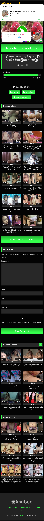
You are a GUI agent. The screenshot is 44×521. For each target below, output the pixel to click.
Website (4, 308)
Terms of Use (25, 508)
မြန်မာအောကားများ (22, 97)
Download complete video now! (23, 48)
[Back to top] (37, 514)
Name (4, 289)
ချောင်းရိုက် (29, 92)
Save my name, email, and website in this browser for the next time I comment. (21, 323)
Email (4, 298)
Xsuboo (21, 515)
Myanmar (15, 92)
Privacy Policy (11, 508)
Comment (4, 261)
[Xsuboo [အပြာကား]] (22, 502)
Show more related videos (22, 239)
